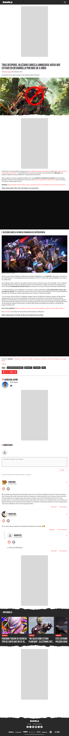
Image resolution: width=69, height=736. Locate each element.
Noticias (44, 359)
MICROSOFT (28, 367)
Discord (50, 359)
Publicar (62, 470)
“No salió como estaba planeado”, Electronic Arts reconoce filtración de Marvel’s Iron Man (41, 643)
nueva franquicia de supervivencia (45, 180)
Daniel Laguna (8, 71)
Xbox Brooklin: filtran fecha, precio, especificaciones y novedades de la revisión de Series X (36, 185)
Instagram (37, 359)
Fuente (4, 364)
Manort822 (18, 535)
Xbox (29, 171)
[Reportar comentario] (65, 482)
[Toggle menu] (64, 2)
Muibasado (12, 514)
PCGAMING (37, 367)
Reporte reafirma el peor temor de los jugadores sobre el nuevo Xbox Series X (39, 308)
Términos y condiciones (37, 724)
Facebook (17, 359)
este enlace (7, 312)
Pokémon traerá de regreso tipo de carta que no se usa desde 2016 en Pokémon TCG (14, 641)
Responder (54, 507)
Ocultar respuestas (62, 529)
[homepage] (8, 2)
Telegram (57, 359)
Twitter (23, 359)
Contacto (29, 724)
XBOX (43, 367)
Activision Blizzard (45, 171)
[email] (11, 386)
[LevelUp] (11, 732)
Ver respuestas (63, 507)
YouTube (30, 359)
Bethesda (35, 171)
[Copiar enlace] (15, 372)
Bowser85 (11, 482)
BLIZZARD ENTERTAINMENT (15, 367)
